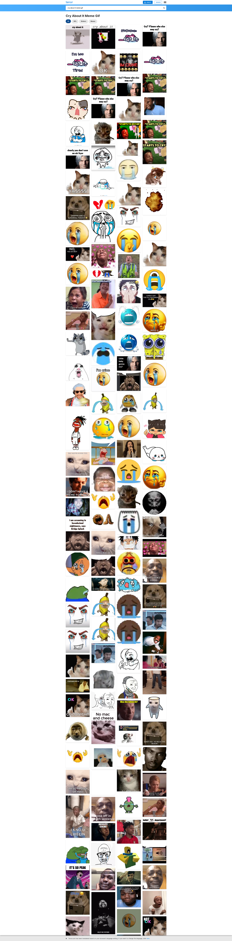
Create (148, 2)
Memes (93, 21)
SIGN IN (158, 2)
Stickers (83, 21)
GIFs (75, 21)
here (148, 938)
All (68, 21)
